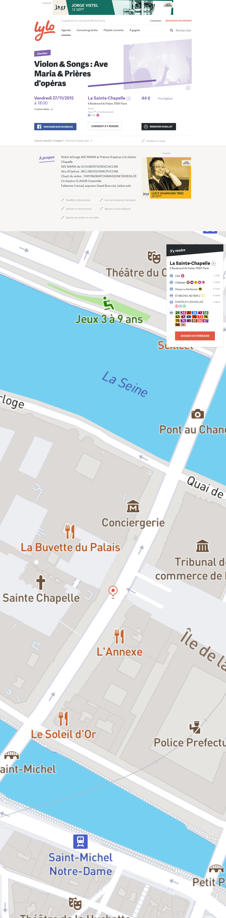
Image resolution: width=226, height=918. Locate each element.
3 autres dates (41, 109)
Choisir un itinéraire (195, 336)
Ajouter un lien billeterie (118, 208)
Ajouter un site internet (78, 208)
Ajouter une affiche (173, 88)
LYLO (45, 30)
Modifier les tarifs (155, 141)
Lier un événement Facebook (120, 200)
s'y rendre (105, 126)
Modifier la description (78, 200)
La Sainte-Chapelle (106, 98)
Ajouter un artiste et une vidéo (82, 217)
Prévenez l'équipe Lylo (61, 140)
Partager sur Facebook (58, 126)
